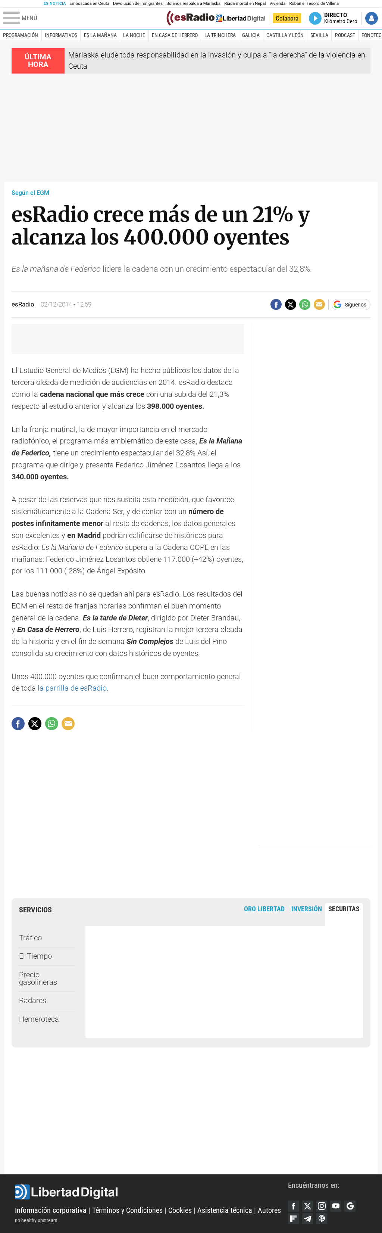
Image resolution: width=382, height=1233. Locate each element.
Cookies (180, 1210)
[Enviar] (304, 304)
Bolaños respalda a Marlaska (193, 3)
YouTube (335, 1206)
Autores (269, 1210)
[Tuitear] (290, 304)
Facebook (293, 1206)
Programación (20, 35)
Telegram (307, 1218)
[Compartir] (276, 304)
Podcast (345, 35)
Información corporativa (51, 1210)
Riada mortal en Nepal (245, 3)
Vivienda (277, 3)
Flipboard (293, 1218)
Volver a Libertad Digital (240, 18)
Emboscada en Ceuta (89, 3)
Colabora (287, 18)
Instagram (321, 1206)
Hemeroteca (39, 1019)
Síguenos (355, 304)
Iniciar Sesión (371, 18)
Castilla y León (285, 35)
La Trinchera (220, 35)
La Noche (134, 35)
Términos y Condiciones (127, 1210)
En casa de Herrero (175, 35)
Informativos (61, 35)
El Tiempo (35, 956)
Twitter (307, 1206)
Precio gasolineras (38, 979)
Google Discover (350, 1206)
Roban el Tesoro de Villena (314, 3)
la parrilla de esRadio (72, 688)
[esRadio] (190, 18)
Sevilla (319, 35)
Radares (32, 1000)
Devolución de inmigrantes (138, 3)
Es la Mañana (100, 35)
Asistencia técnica (224, 1210)
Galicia (251, 35)
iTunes (321, 1218)
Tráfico (30, 938)
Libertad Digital (151, 1191)
